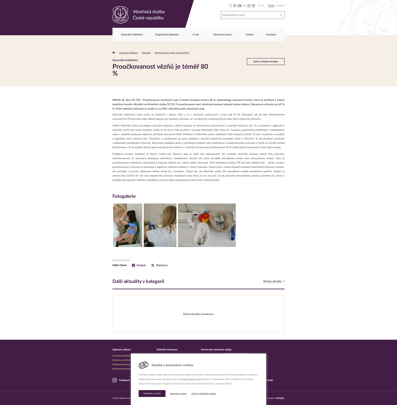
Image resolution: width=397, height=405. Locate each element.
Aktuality (146, 53)
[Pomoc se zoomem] (261, 5)
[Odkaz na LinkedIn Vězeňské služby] (248, 5)
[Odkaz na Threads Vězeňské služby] (253, 5)
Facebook (141, 265)
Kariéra (250, 34)
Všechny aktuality (272, 281)
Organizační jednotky (167, 34)
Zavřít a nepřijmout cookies (204, 393)
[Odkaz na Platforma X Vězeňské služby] (244, 5)
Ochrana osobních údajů (190, 379)
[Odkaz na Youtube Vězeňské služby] (240, 5)
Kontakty (271, 34)
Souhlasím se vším (152, 393)
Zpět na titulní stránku (265, 61)
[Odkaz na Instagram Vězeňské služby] (230, 5)
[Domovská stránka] (113, 53)
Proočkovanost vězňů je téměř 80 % (171, 53)
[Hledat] (281, 15)
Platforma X (161, 265)
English (281, 5)
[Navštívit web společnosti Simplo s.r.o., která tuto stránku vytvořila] (280, 398)
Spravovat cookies (178, 393)
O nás (196, 34)
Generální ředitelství (132, 34)
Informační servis (222, 34)
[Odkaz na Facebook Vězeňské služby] (234, 5)
